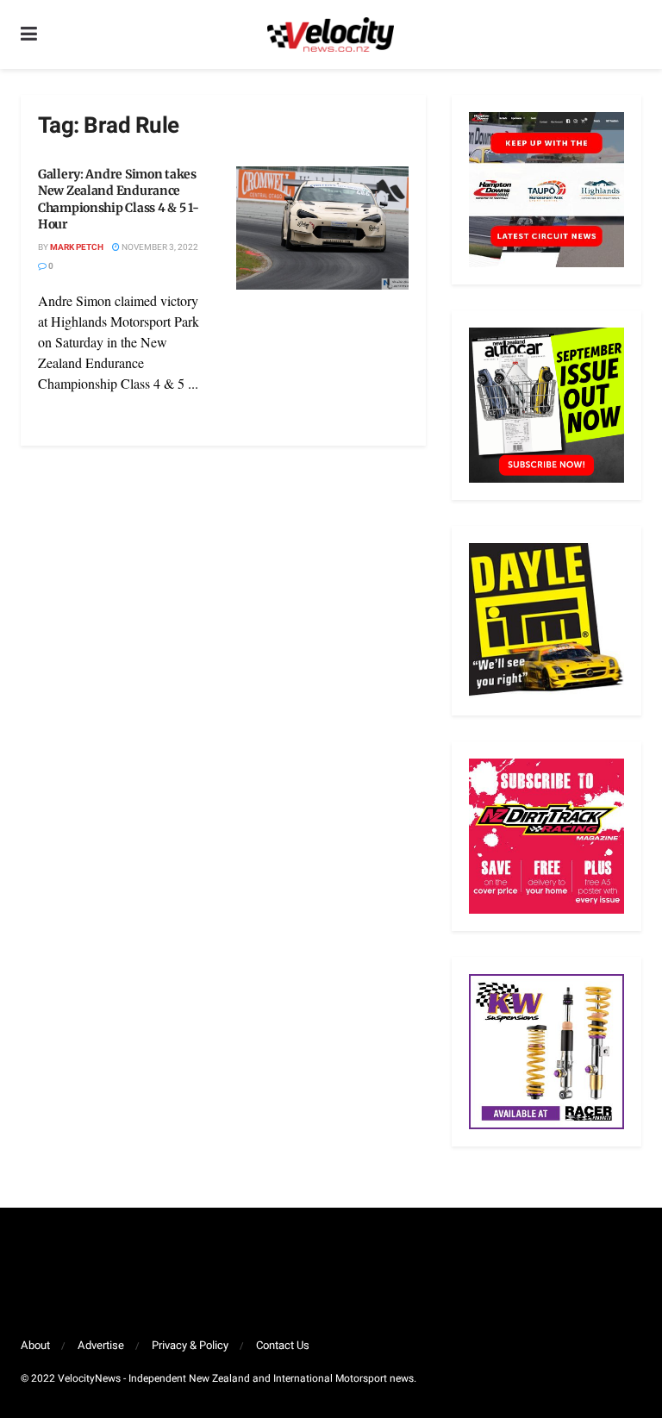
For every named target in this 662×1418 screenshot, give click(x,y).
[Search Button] (632, 34)
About (35, 1345)
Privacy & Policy (190, 1345)
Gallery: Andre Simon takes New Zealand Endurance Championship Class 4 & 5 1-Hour (118, 199)
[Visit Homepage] (330, 34)
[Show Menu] (29, 34)
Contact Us (282, 1345)
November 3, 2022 (159, 247)
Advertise (101, 1345)
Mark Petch (76, 247)
